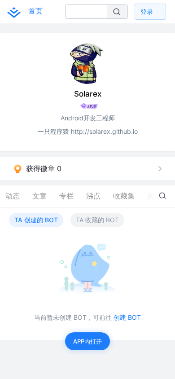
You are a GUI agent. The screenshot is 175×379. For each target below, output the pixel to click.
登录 (146, 11)
